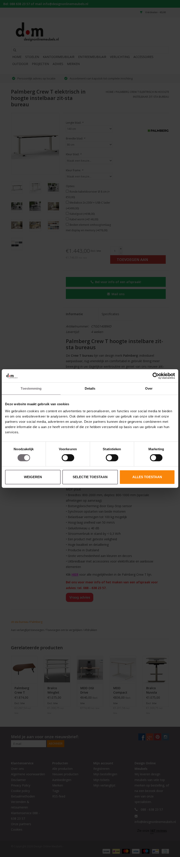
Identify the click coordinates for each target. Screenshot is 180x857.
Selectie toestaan (90, 477)
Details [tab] (90, 388)
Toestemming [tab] (31, 388)
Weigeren (33, 477)
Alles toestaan (147, 477)
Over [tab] (149, 388)
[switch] (68, 457)
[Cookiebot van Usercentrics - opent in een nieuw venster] (156, 375)
